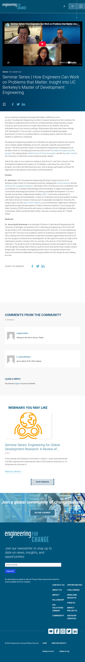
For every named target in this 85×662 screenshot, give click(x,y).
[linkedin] (23, 104)
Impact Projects (72, 609)
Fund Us (71, 603)
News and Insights (72, 596)
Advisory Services (72, 617)
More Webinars (42, 482)
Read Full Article (13, 472)
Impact (56, 595)
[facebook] (13, 104)
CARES (44, 194)
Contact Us (58, 585)
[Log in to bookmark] (4, 104)
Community (58, 615)
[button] (81, 6)
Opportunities (73, 585)
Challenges (73, 590)
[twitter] (18, 104)
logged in (17, 384)
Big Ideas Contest (70, 153)
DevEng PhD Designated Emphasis (19, 186)
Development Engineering (60, 150)
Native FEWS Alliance (31, 203)
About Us (57, 590)
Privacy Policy (48, 651)
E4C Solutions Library (57, 608)
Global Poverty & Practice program (42, 153)
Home (44, 643)
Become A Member (42, 513)
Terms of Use (64, 651)
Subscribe (10, 571)
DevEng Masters (63, 183)
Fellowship (58, 600)
